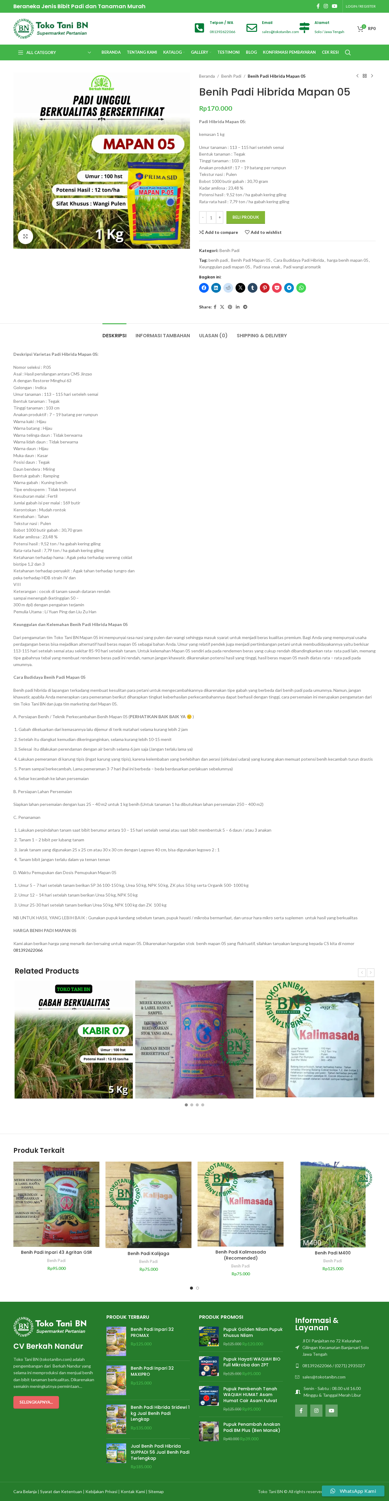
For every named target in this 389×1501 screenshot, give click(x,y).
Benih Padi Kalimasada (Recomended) (240, 1255)
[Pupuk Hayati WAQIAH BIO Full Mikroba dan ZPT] (209, 1366)
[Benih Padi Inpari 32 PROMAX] (116, 1341)
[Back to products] (364, 76)
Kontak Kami (133, 1491)
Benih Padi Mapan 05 (250, 260)
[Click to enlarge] (25, 236)
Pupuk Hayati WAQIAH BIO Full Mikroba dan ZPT (252, 1362)
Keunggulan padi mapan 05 (224, 266)
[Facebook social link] (318, 6)
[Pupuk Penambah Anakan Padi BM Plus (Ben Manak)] (209, 1432)
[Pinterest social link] (230, 307)
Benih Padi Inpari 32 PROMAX (152, 1332)
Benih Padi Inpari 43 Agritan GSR (56, 1252)
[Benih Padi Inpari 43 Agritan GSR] (56, 1204)
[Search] (348, 52)
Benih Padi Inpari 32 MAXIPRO (152, 1371)
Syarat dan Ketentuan (61, 1491)
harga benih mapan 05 (347, 260)
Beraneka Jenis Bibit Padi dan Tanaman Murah (79, 6)
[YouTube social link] (334, 6)
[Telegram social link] (245, 307)
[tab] (114, 332)
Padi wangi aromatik (302, 266)
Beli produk (245, 217)
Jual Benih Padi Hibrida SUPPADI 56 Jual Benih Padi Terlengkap (160, 1452)
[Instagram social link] (326, 6)
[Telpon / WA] (199, 27)
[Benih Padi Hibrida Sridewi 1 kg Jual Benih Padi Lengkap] (116, 1419)
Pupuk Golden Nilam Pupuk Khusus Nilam (253, 1332)
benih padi (218, 260)
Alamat (322, 22)
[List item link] (334, 1348)
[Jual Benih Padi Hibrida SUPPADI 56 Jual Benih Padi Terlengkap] (116, 1456)
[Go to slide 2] (197, 1288)
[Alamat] (304, 27)
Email (267, 22)
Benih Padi (231, 76)
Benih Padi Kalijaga (148, 1253)
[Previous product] (357, 76)
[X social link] (222, 307)
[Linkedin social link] (237, 307)
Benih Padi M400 (333, 1253)
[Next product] (372, 76)
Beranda (207, 76)
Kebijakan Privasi (101, 1491)
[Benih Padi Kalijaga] (148, 1205)
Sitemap (156, 1491)
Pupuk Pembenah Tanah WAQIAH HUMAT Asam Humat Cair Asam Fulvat (250, 1395)
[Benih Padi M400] (333, 1204)
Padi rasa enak (266, 266)
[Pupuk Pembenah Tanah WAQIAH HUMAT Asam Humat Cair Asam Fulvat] (209, 1399)
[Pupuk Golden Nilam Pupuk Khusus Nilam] (209, 1337)
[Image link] (49, 1326)
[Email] (251, 27)
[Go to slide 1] (191, 1288)
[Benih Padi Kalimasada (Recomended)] (241, 1204)
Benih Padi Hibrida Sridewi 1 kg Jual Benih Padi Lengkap (160, 1413)
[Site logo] (50, 28)
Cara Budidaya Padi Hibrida (299, 260)
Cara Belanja (25, 1491)
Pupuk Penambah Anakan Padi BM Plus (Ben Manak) (251, 1427)
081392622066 (28, 950)
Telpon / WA (221, 22)
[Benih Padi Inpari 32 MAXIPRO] (116, 1380)
